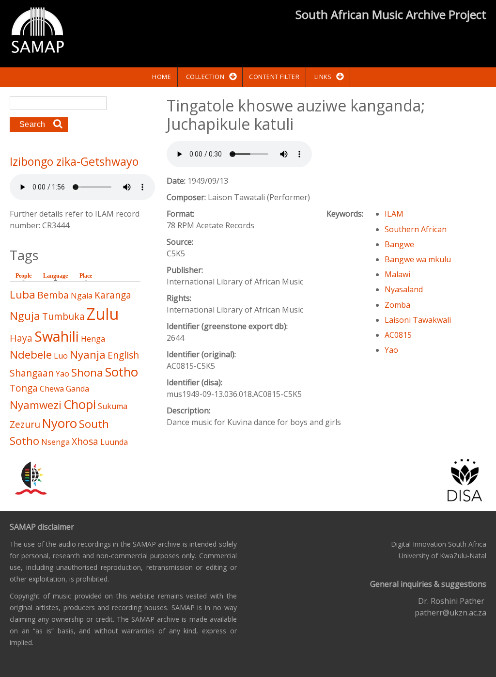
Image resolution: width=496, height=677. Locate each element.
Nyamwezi (36, 404)
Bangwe (399, 244)
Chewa (52, 388)
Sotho (121, 371)
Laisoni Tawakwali (418, 320)
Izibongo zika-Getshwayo (74, 161)
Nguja (25, 315)
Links (323, 76)
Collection (205, 76)
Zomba (397, 304)
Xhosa (85, 441)
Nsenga (55, 442)
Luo (61, 355)
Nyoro (59, 423)
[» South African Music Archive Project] (37, 31)
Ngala (82, 295)
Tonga (24, 387)
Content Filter (274, 76)
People (23, 275)
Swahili (56, 336)
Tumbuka (63, 316)
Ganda (77, 388)
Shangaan (32, 372)
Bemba (53, 294)
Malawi (397, 274)
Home (161, 76)
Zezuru (25, 424)
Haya (21, 338)
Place (85, 275)
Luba (22, 294)
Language (58, 275)
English (123, 355)
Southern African (416, 229)
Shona (87, 372)
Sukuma (112, 406)
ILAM (394, 213)
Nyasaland (404, 289)
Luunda (114, 442)
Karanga (112, 294)
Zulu (103, 313)
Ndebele (31, 354)
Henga (93, 338)
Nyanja (88, 354)
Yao (391, 350)
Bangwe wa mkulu (418, 259)
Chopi (79, 404)
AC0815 (398, 335)
